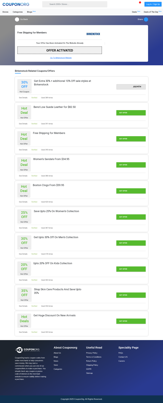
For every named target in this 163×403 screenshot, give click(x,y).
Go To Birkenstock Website (61, 58)
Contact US (123, 357)
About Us (57, 353)
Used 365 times (47, 280)
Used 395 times (47, 150)
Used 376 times (47, 254)
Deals (136, 12)
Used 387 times (47, 228)
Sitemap (89, 373)
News (56, 361)
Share (140, 19)
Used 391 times (47, 124)
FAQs (120, 353)
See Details (23, 98)
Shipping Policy (92, 365)
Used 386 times (47, 176)
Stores (5, 12)
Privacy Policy (91, 353)
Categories (18, 12)
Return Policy (91, 361)
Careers (121, 361)
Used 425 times (47, 202)
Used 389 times (47, 98)
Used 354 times (47, 306)
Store (56, 365)
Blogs (31, 11)
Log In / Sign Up (153, 4)
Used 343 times (47, 332)
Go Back (24, 19)
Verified (34, 98)
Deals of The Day (153, 12)
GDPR (88, 369)
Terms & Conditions (93, 357)
